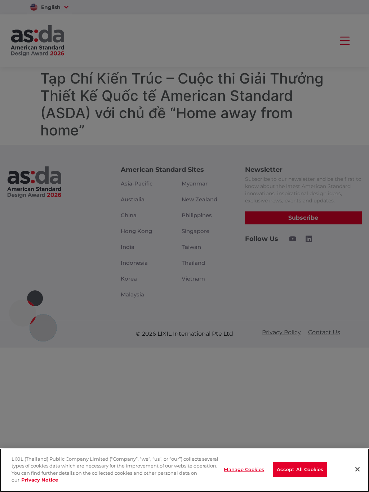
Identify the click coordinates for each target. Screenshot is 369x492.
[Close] (357, 469)
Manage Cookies (244, 469)
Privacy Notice (39, 480)
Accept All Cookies (300, 469)
